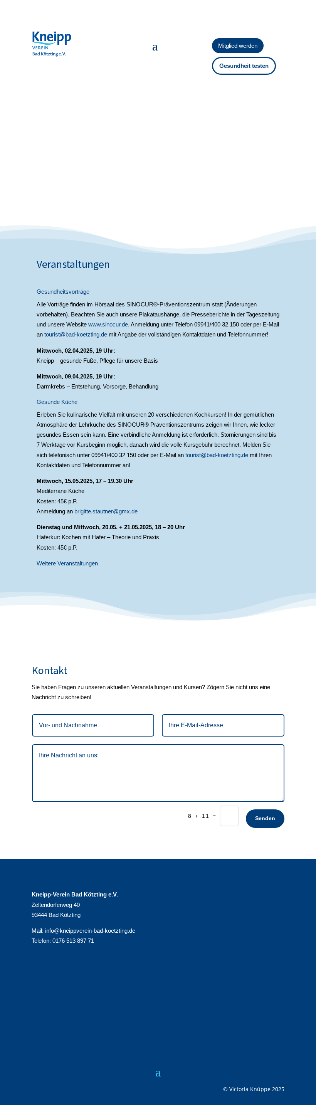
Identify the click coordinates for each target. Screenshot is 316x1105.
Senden (265, 818)
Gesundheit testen (244, 65)
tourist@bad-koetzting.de (75, 334)
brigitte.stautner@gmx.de (106, 511)
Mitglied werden (237, 45)
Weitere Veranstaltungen (67, 563)
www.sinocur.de (108, 324)
